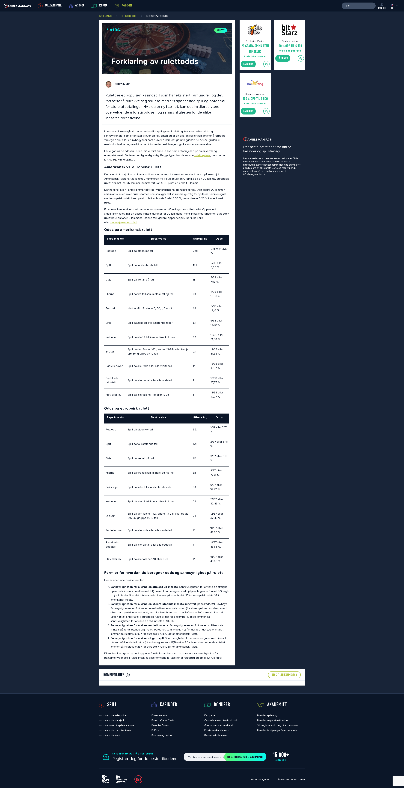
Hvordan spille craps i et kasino (115, 730)
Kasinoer (79, 5)
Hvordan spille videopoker (113, 715)
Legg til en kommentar (284, 674)
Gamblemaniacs (105, 16)
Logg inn (382, 8)
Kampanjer (210, 715)
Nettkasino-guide (129, 16)
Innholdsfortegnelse (260, 779)
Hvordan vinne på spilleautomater (117, 725)
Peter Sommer (122, 84)
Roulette (221, 30)
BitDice (155, 730)
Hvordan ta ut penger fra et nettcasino (277, 730)
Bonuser (103, 5)
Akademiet (127, 5)
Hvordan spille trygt (267, 715)
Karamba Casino (160, 725)
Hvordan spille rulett (109, 735)
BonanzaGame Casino (163, 720)
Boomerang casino (162, 735)
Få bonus (248, 64)
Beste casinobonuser (215, 735)
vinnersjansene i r (121, 222)
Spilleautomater (53, 5)
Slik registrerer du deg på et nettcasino (278, 725)
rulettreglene (202, 155)
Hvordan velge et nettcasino (272, 720)
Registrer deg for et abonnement (245, 756)
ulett (134, 222)
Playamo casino (160, 715)
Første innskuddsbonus (216, 730)
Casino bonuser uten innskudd (220, 720)
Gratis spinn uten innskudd (218, 725)
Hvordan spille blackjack (112, 720)
